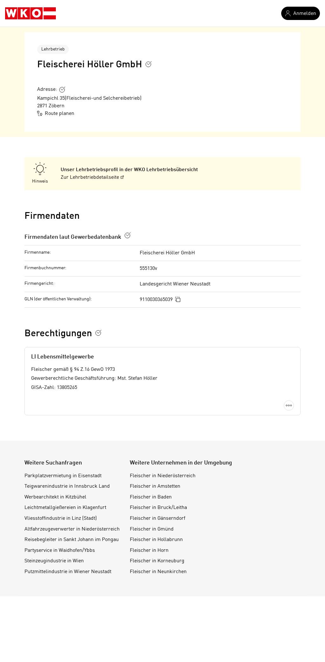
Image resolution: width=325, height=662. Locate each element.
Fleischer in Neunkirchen (158, 571)
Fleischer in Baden (151, 497)
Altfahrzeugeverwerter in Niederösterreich (72, 529)
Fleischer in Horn (149, 550)
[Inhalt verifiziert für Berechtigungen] (98, 333)
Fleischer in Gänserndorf (157, 518)
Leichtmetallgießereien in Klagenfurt (65, 507)
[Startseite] (30, 13)
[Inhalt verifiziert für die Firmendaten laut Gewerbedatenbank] (127, 235)
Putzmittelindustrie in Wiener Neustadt (67, 571)
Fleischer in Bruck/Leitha (158, 507)
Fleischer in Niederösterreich (163, 475)
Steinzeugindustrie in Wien (54, 561)
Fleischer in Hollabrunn (156, 539)
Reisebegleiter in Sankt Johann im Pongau (71, 539)
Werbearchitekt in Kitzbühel (55, 497)
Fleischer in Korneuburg (157, 561)
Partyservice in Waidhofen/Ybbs (59, 550)
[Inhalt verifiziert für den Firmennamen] (148, 64)
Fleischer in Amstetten (155, 486)
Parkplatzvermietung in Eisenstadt (63, 475)
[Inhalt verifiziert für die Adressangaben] (62, 89)
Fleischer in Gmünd (152, 529)
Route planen (59, 113)
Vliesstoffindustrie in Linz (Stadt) (60, 518)
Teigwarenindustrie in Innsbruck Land (67, 486)
